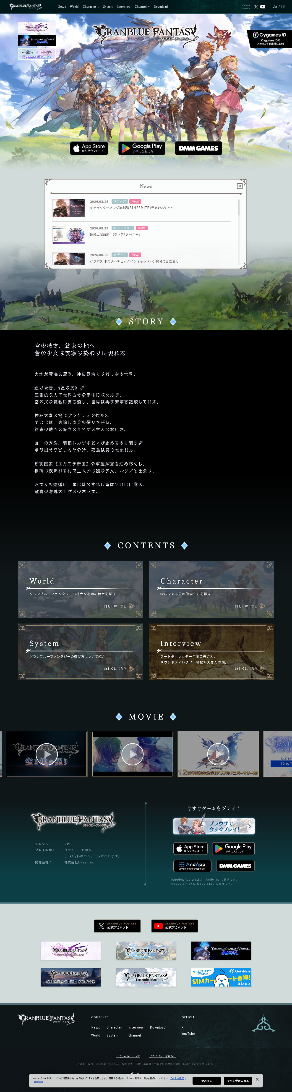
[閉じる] (257, 1079)
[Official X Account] (256, 6)
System (108, 6)
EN (283, 6)
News (62, 6)
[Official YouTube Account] (262, 6)
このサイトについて (128, 1056)
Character (89, 6)
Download (161, 6)
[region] (146, 232)
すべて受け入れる (238, 1081)
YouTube (188, 1033)
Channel (141, 6)
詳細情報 (38, 1081)
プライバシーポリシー (162, 1056)
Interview (124, 6)
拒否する (206, 1081)
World (74, 6)
